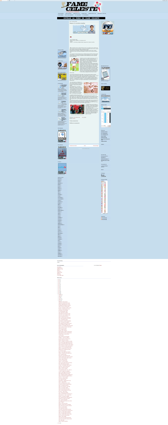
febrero (60, 299)
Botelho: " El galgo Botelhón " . (63, 381)
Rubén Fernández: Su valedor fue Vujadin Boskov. (65, 331)
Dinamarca (60, 201)
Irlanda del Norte (60, 224)
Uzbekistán (60, 254)
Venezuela (73, 118)
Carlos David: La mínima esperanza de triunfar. (65, 409)
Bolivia (59, 184)
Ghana (59, 214)
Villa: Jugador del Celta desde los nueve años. (65, 305)
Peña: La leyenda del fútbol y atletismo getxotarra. (65, 397)
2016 (59, 290)
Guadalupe (59, 217)
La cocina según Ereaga (60, 275)
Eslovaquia (59, 207)
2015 (59, 291)
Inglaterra (59, 223)
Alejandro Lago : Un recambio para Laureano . (65, 349)
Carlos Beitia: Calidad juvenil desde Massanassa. (63, 110)
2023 (59, 281)
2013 (59, 293)
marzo (60, 298)
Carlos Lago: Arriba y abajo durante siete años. (65, 417)
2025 (59, 279)
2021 (59, 284)
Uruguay (59, 253)
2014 (59, 292)
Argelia (59, 181)
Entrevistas (103, 157)
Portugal (59, 243)
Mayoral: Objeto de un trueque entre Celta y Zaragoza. (66, 344)
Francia (59, 211)
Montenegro (60, 233)
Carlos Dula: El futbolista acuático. (63, 378)
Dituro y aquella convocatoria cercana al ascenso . (65, 323)
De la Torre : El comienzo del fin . (63, 360)
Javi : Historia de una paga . (62, 350)
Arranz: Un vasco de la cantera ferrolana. (64, 415)
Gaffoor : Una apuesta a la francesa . (63, 367)
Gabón (59, 213)
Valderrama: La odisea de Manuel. (63, 301)
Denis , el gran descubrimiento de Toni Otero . (65, 318)
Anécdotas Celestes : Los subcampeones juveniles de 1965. (63, 119)
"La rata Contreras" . (61, 335)
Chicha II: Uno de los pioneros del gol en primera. (65, 418)
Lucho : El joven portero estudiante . (63, 392)
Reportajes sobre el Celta (105, 160)
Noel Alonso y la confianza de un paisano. (64, 398)
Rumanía (59, 244)
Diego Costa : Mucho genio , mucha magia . (64, 386)
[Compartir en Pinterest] (85, 117)
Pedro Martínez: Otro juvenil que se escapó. (64, 313)
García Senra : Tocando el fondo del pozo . (64, 366)
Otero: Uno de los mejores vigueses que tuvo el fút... (66, 342)
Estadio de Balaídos (60, 14)
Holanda (59, 218)
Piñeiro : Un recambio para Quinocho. (64, 385)
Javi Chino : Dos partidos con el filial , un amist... (65, 307)
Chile (58, 191)
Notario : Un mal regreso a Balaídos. (63, 387)
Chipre (59, 193)
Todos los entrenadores (68, 13)
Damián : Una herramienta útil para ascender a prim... (66, 343)
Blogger (100, 265)
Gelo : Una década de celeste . (63, 354)
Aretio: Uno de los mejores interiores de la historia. (65, 362)
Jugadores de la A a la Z (76, 13)
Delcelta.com (58, 273)
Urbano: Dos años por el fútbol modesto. (64, 306)
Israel (59, 226)
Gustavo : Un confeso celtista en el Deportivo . (65, 411)
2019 (59, 286)
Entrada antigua (95, 145)
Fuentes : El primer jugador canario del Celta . (65, 372)
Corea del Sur (60, 197)
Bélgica (59, 190)
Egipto (59, 204)
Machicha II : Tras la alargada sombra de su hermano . (66, 325)
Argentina (59, 183)
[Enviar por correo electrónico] (82, 117)
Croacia (59, 200)
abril (59, 297)
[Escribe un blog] (83, 117)
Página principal (104, 141)
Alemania (59, 178)
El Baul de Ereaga (104, 137)
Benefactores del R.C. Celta (92, 13)
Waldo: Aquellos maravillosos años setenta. (64, 373)
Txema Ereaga (76, 117)
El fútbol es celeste (59, 272)
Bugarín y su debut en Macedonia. (63, 421)
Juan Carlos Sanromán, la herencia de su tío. (64, 338)
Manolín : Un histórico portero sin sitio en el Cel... (65, 348)
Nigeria (59, 236)
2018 (59, 287)
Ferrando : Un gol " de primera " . (63, 330)
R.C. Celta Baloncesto (85, 14)
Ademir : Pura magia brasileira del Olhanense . (65, 412)
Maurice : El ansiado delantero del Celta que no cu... (66, 393)
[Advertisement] (84, 156)
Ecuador (59, 203)
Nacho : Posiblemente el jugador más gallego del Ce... (66, 374)
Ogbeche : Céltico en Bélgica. (62, 416)
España (59, 208)
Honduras (59, 220)
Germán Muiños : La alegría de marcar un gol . (65, 380)
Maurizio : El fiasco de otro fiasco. (63, 403)
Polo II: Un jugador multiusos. (63, 329)
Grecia (59, 216)
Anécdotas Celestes (104, 131)
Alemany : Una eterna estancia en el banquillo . (65, 404)
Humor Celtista (103, 136)
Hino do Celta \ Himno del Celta (105, 139)
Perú (58, 240)
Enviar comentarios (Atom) (85, 148)
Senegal (59, 247)
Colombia (59, 194)
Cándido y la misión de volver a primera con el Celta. (66, 356)
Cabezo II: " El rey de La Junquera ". (63, 361)
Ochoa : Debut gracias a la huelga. (63, 312)
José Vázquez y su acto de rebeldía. (63, 310)
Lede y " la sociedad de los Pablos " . (63, 319)
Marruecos (59, 231)
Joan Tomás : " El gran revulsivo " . (63, 391)
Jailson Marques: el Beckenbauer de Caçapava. (64, 85)
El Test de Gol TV (103, 156)
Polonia (59, 241)
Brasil (59, 187)
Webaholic (102, 166)
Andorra (59, 180)
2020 (59, 285)
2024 (59, 280)
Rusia (59, 246)
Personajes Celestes (84, 13)
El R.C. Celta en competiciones (69, 14)
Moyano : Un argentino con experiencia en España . (65, 341)
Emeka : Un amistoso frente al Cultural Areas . (65, 317)
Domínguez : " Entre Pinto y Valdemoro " (64, 337)
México (59, 234)
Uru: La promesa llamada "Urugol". (63, 311)
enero (60, 300)
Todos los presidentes (61, 13)
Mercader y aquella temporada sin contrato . (64, 304)
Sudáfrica (59, 250)
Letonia (59, 230)
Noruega (59, 237)
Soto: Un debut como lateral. (62, 379)
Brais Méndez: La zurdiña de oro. (63, 102)
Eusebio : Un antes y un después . (63, 368)
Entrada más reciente (73, 145)
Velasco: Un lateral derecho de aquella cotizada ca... (65, 375)
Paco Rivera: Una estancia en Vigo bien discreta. (65, 384)
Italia (59, 227)
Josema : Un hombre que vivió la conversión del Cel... (66, 410)
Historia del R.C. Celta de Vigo (102, 13)
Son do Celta (59, 271)
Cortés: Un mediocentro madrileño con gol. (64, 324)
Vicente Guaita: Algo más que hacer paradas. (63, 94)
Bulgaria (59, 188)
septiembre (60, 294)
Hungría (59, 221)
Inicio (85, 145)
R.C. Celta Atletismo (78, 14)
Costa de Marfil (60, 198)
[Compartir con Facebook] (84, 117)
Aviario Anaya (59, 274)
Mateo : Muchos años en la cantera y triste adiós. (65, 405)
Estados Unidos (60, 210)
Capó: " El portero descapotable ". (63, 399)
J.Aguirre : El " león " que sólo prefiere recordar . (65, 347)
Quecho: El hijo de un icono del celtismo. (64, 336)
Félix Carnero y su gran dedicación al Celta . (64, 355)
